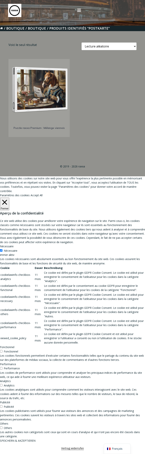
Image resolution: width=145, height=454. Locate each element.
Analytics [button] (5, 381)
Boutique (15, 28)
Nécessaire (10, 250)
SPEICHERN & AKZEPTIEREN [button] (17, 440)
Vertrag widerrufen (72, 448)
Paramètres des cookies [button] (15, 195)
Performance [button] (8, 364)
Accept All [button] (36, 195)
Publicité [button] (5, 402)
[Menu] (79, 10)
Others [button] (4, 423)
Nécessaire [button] (7, 246)
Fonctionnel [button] (7, 347)
